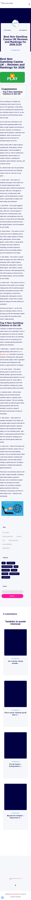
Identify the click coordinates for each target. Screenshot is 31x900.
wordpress (6, 577)
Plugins (18, 536)
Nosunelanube (15, 894)
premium (5, 573)
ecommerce (11, 563)
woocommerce (14, 573)
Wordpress (6, 548)
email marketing (7, 566)
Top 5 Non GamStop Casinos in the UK (13, 93)
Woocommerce (7, 544)
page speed (6, 570)
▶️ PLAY (12, 77)
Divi (4, 563)
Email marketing (8, 536)
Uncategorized (15, 50)
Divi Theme (6, 532)
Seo (4, 540)
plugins (14, 570)
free (16, 566)
